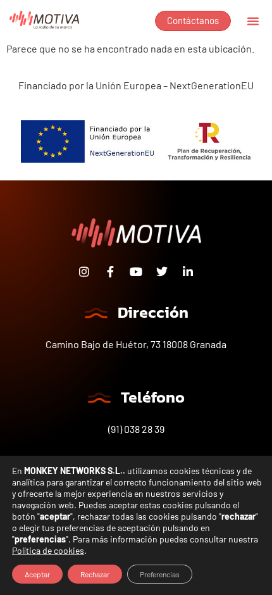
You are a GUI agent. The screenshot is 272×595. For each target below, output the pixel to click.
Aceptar (37, 574)
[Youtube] (136, 271)
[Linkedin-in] (187, 271)
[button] (253, 20)
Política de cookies (48, 550)
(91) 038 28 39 (136, 429)
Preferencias (160, 574)
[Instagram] (84, 271)
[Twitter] (162, 271)
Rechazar (94, 574)
